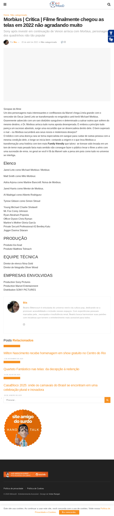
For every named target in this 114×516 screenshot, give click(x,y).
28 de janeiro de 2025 (13, 395)
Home (6, 15)
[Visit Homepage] (57, 4)
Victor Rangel (54, 494)
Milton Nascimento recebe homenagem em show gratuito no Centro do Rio (55, 353)
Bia (15, 42)
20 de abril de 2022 (30, 42)
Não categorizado (18, 15)
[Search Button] (108, 4)
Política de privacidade (13, 488)
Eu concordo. (69, 512)
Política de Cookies (35, 488)
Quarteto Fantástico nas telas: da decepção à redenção (41, 369)
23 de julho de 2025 (12, 375)
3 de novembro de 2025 (13, 359)
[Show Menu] (5, 4)
